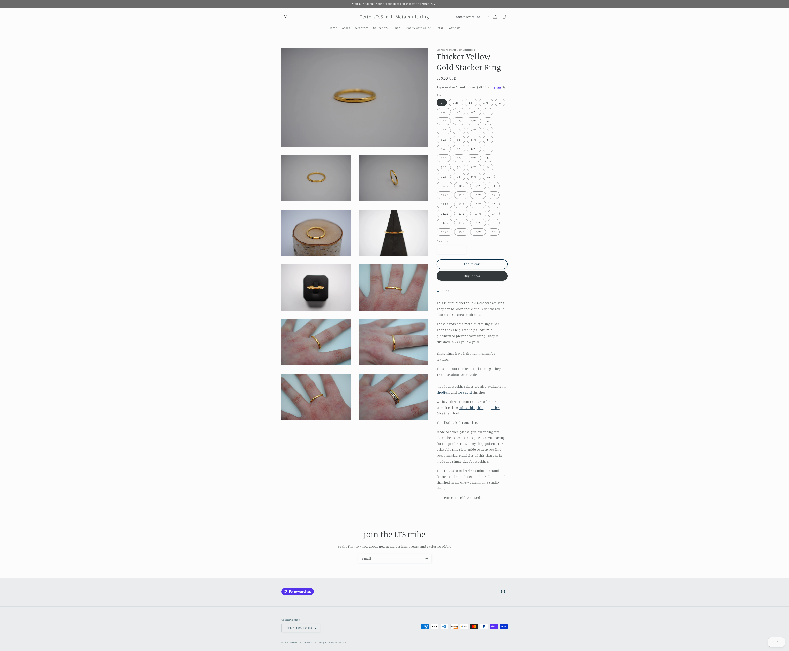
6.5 (459, 148)
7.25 (443, 158)
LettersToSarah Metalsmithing (307, 642)
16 (493, 232)
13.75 (478, 213)
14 (493, 213)
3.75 (474, 121)
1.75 (486, 102)
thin (480, 407)
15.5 (461, 232)
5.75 (474, 139)
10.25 (444, 185)
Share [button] (445, 290)
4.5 (459, 130)
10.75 (478, 185)
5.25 (443, 139)
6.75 (474, 148)
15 (493, 222)
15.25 (444, 232)
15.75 (478, 232)
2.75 (474, 111)
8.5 (459, 167)
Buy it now (472, 276)
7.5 (459, 158)
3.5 (459, 121)
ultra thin (467, 407)
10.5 (461, 185)
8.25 (443, 167)
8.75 (474, 167)
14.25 (444, 222)
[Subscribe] (426, 558)
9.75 (474, 176)
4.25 (443, 130)
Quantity (442, 241)
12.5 (461, 204)
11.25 (444, 195)
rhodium (443, 392)
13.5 (461, 213)
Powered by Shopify (335, 642)
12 (493, 195)
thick (495, 407)
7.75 (474, 158)
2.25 (443, 111)
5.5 (459, 139)
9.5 (459, 176)
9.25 (443, 176)
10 (488, 176)
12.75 (478, 204)
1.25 (456, 102)
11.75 (478, 195)
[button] (286, 16)
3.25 (443, 121)
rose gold (465, 392)
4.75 (474, 130)
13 (493, 204)
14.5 (461, 222)
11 (493, 185)
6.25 (443, 148)
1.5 (471, 102)
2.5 (459, 111)
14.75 (478, 222)
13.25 (444, 213)
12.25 (444, 204)
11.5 (461, 195)
